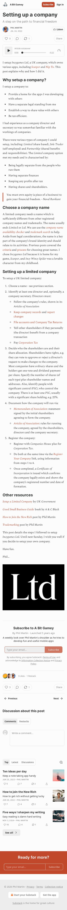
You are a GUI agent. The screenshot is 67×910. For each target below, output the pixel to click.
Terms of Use (49, 657)
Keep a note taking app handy (19, 775)
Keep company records (27, 312)
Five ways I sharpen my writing (24, 812)
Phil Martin (16, 28)
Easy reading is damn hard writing (22, 816)
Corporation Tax (28, 343)
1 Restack (31, 675)
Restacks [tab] (24, 721)
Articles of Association (26, 423)
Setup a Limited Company (17, 501)
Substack (17, 903)
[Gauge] (59, 50)
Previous (12, 698)
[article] (33, 777)
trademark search (40, 232)
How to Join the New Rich (17, 517)
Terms (39, 886)
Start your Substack (25, 894)
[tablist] (17, 721)
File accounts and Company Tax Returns (38, 322)
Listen (60, 29)
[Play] (9, 50)
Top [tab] (6, 762)
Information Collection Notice (35, 660)
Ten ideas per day (15, 771)
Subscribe (48, 4)
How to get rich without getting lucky (23, 796)
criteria (7, 250)
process (21, 250)
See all (9, 832)
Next (56, 698)
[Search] (61, 762)
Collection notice (54, 886)
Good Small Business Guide (18, 509)
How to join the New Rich (19, 791)
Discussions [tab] (27, 762)
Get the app (49, 894)
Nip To (50, 67)
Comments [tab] (10, 721)
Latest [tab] (15, 762)
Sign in (60, 4)
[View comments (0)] (17, 38)
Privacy (30, 886)
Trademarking (11, 525)
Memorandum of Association (30, 409)
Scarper (35, 67)
